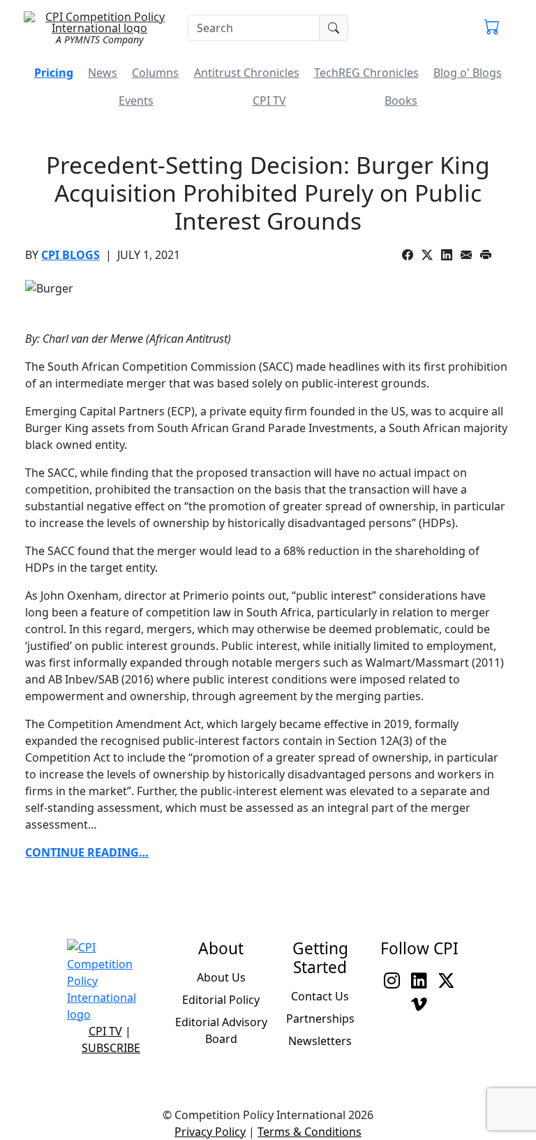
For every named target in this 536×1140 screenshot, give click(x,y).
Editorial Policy (221, 999)
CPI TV (269, 100)
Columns (155, 72)
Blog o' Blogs (467, 72)
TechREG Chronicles (366, 72)
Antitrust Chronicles (246, 72)
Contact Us (320, 996)
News (102, 72)
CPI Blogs (70, 254)
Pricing (53, 72)
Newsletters (320, 1041)
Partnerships (320, 1018)
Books (401, 100)
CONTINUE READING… (87, 852)
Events (136, 100)
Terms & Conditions (310, 1131)
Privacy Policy (210, 1131)
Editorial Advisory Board (221, 1030)
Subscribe (111, 1048)
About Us (221, 977)
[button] (492, 28)
